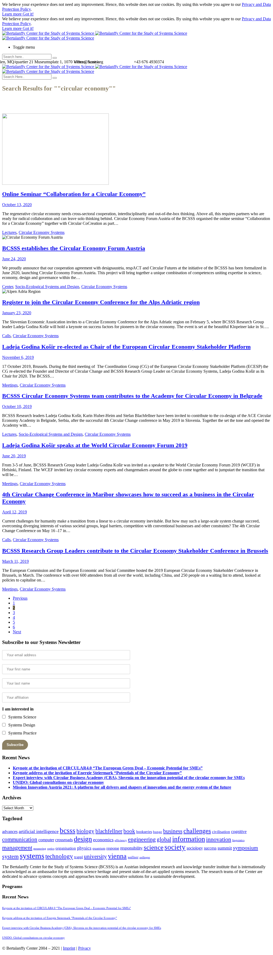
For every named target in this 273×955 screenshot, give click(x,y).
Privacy (84, 948)
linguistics (238, 840)
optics (50, 848)
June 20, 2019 (14, 456)
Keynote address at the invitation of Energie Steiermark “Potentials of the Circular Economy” (97, 773)
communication (19, 839)
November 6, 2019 (18, 357)
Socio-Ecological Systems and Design (47, 286)
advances (10, 831)
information (188, 839)
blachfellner (108, 831)
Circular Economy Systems (42, 232)
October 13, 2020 (17, 204)
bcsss (67, 831)
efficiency (121, 840)
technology (59, 856)
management (17, 847)
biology (85, 831)
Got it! (28, 14)
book (129, 831)
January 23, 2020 (16, 313)
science (153, 847)
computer (46, 840)
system (10, 856)
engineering (142, 839)
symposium (245, 848)
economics (103, 839)
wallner (133, 857)
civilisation (221, 832)
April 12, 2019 (14, 512)
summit (225, 848)
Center (7, 286)
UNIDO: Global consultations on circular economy (58, 782)
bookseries (144, 832)
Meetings (10, 385)
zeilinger (144, 857)
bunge (157, 832)
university (95, 856)
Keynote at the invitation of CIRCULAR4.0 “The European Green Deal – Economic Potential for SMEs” (108, 768)
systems (32, 855)
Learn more (12, 14)
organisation (65, 848)
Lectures (9, 232)
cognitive (239, 831)
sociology (195, 848)
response (112, 848)
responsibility (131, 848)
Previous (20, 598)
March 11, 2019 (15, 561)
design (83, 839)
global (164, 839)
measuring (39, 848)
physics (84, 848)
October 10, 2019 (17, 406)
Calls (6, 335)
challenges (197, 830)
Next (17, 632)
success (210, 848)
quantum (99, 848)
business (172, 831)
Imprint (69, 948)
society (175, 847)
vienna (117, 856)
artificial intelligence (39, 831)
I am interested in (18, 709)
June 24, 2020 (14, 259)
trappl (78, 857)
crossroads (64, 840)
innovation (218, 839)
